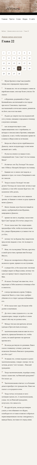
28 (19, 73)
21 (14, 68)
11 (24, 58)
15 (14, 63)
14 (9, 63)
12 (29, 58)
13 (4, 63)
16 (19, 63)
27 (14, 73)
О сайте (32, 19)
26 (9, 73)
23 (24, 68)
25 (4, 73)
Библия (4, 31)
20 (9, 68)
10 (19, 58)
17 (24, 63)
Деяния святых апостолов (14, 31)
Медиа (25, 19)
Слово (18, 19)
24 (29, 68)
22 (19, 68)
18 (29, 63)
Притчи (11, 19)
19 (4, 68)
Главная (4, 19)
